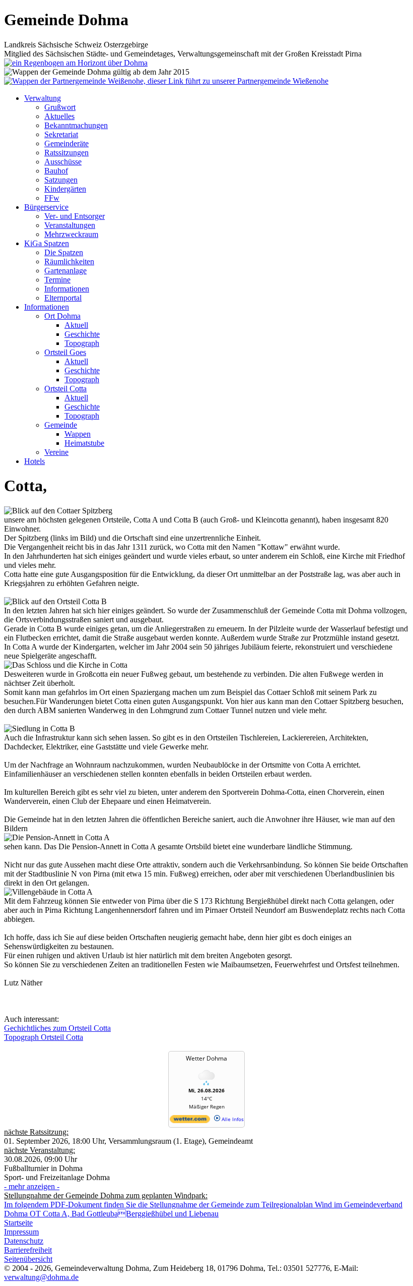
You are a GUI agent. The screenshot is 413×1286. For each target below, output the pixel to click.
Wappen (77, 434)
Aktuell (76, 325)
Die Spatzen (63, 252)
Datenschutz (23, 1241)
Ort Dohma (62, 316)
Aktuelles (59, 116)
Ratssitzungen (66, 152)
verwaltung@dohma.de (41, 1277)
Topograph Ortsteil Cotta (43, 1037)
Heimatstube (84, 443)
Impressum (21, 1231)
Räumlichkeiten (69, 261)
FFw (51, 198)
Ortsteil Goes (65, 352)
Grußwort (60, 107)
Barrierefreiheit (28, 1250)
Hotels (34, 461)
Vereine (56, 452)
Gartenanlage (65, 270)
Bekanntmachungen (76, 125)
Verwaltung (42, 98)
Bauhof (56, 170)
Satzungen (61, 180)
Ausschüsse (63, 161)
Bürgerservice (46, 207)
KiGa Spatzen (46, 243)
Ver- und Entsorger (74, 216)
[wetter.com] (190, 1121)
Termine (57, 279)
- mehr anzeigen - (31, 1186)
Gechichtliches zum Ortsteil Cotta (57, 1028)
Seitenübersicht (28, 1259)
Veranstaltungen (69, 225)
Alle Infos (232, 1119)
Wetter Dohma (206, 1058)
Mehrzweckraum (71, 234)
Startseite (18, 1222)
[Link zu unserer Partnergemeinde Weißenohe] (166, 81)
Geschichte (82, 334)
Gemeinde (60, 425)
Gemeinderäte (66, 143)
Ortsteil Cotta (65, 388)
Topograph (81, 343)
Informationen (66, 288)
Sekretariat (61, 134)
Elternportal (63, 298)
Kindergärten (65, 189)
